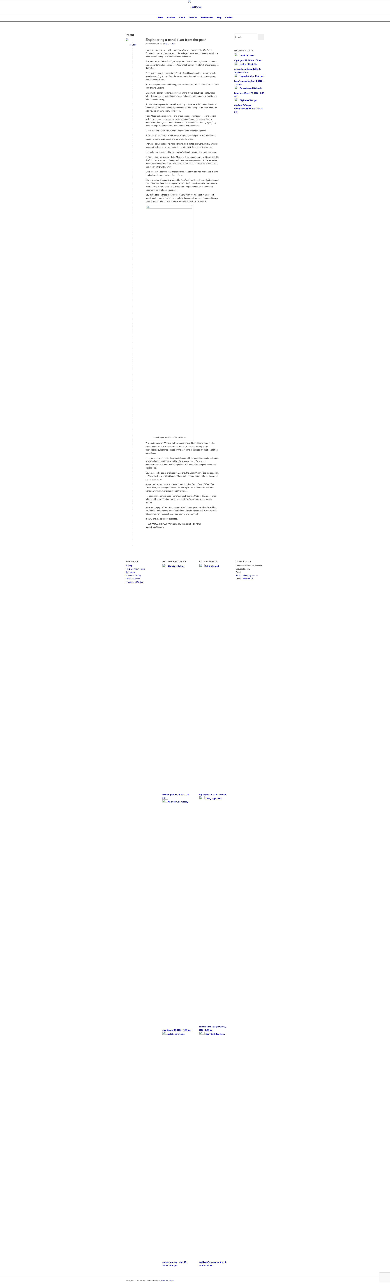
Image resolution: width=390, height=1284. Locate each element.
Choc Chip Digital (167, 1280)
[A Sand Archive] (132, 44)
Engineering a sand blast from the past (176, 39)
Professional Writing (134, 581)
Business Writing (133, 575)
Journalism (130, 572)
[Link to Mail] (262, 1280)
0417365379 (248, 578)
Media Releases (133, 578)
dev (173, 44)
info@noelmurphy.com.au (247, 575)
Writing (129, 565)
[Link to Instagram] (257, 1280)
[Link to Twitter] (248, 1280)
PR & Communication (135, 568)
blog (165, 44)
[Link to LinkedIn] (243, 1280)
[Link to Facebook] (253, 1280)
